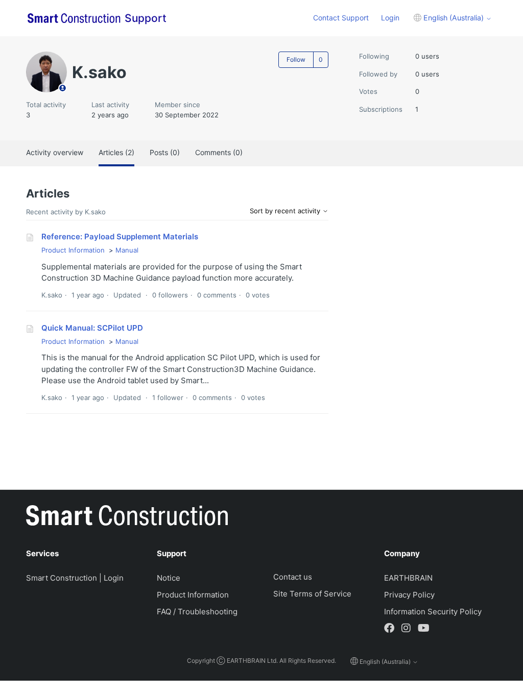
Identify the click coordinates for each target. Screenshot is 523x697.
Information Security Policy (433, 611)
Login (390, 17)
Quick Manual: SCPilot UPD (92, 328)
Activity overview (54, 152)
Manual (126, 250)
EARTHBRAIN (408, 578)
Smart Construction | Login (75, 578)
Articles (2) (116, 152)
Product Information (73, 250)
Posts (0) (165, 152)
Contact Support (341, 17)
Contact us (292, 577)
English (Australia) (453, 17)
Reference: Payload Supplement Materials (119, 236)
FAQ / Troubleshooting (197, 611)
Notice (168, 578)
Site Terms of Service (312, 594)
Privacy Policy (409, 595)
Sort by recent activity (286, 211)
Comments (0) (219, 152)
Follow (296, 59)
